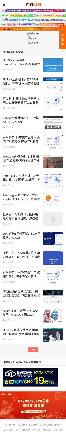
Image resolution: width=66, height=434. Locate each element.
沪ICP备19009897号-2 (50, 425)
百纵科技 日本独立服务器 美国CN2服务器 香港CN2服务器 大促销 (21, 102)
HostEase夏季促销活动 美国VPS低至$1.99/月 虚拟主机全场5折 (21, 334)
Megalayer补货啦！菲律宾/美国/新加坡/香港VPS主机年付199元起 (21, 160)
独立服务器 (10, 89)
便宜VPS (9, 70)
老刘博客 (33, 4)
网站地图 (33, 425)
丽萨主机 (9, 262)
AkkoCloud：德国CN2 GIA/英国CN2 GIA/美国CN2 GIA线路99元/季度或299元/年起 (21, 314)
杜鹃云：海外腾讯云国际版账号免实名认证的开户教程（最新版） (20, 218)
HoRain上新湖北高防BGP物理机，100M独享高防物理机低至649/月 (21, 83)
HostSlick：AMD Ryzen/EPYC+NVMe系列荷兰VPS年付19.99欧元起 (21, 64)
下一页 (33, 350)
